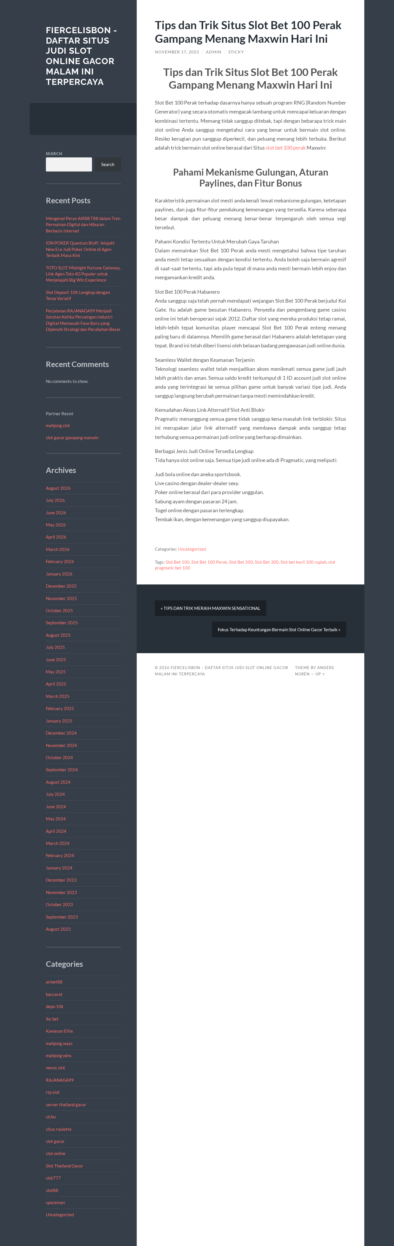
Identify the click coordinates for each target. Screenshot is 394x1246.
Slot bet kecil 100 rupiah (303, 562)
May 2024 (56, 818)
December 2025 (61, 585)
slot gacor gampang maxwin (72, 437)
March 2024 (58, 843)
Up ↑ (320, 674)
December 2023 (61, 879)
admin (214, 52)
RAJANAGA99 (60, 1080)
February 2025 (60, 708)
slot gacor (55, 1141)
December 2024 (61, 732)
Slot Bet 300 (267, 562)
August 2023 (58, 929)
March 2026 (58, 549)
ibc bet (52, 1018)
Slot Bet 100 (178, 562)
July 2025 (55, 647)
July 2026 (55, 500)
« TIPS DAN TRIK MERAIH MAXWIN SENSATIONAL (210, 608)
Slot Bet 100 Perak (209, 562)
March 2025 (58, 696)
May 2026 (56, 524)
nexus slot (55, 1067)
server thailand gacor (66, 1104)
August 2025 (58, 635)
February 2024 (60, 855)
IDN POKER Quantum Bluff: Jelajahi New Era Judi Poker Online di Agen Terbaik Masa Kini (80, 249)
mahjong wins (59, 1055)
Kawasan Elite (59, 1030)
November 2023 (61, 892)
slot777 (53, 1177)
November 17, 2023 (177, 52)
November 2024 (61, 745)
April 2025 (56, 683)
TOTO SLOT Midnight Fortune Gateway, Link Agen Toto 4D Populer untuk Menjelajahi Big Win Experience (83, 274)
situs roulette (59, 1129)
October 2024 (59, 757)
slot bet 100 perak (286, 147)
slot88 (52, 1190)
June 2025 (56, 659)
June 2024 (56, 806)
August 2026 (58, 488)
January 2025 (59, 720)
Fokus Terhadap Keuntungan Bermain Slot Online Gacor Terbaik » (279, 629)
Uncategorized (60, 1214)
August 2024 (58, 782)
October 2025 (59, 610)
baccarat (54, 994)
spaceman (55, 1202)
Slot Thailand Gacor (64, 1165)
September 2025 (62, 622)
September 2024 (62, 769)
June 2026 (56, 512)
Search (54, 153)
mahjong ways (59, 1043)
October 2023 (59, 904)
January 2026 (59, 573)
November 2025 (61, 598)
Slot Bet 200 (241, 562)
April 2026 (56, 536)
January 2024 (59, 867)
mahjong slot (58, 425)
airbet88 (54, 981)
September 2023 (62, 916)
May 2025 (56, 671)
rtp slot (53, 1092)
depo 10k (54, 1006)
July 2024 (55, 794)
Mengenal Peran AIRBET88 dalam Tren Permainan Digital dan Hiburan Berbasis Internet (83, 224)
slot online (55, 1153)
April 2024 (56, 831)
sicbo (51, 1116)
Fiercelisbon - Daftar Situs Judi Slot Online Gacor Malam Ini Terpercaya (81, 56)
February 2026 (60, 561)
